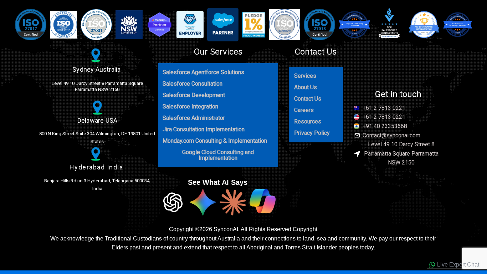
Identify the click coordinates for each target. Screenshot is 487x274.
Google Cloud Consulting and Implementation (218, 155)
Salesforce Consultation (192, 83)
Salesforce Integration (190, 106)
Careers (304, 110)
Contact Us (316, 52)
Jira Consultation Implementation (204, 129)
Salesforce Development (194, 95)
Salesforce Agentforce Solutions (203, 72)
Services (305, 75)
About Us (305, 87)
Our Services (218, 52)
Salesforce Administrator (194, 118)
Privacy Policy (312, 133)
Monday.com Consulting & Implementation (215, 140)
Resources (307, 121)
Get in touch (398, 94)
